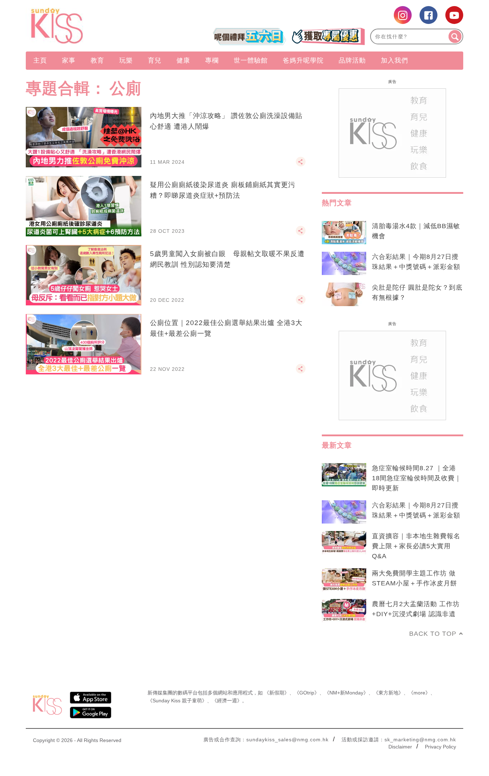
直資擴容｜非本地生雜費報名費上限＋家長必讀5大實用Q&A (416, 546)
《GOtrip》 (306, 693)
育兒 (154, 60)
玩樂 (126, 60)
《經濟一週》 (227, 700)
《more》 (419, 693)
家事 (69, 60)
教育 (97, 60)
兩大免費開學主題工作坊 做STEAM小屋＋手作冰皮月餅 (414, 578)
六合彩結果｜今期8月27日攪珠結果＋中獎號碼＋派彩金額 (416, 261)
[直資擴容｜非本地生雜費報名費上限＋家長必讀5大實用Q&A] (344, 543)
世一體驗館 (251, 60)
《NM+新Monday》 (346, 693)
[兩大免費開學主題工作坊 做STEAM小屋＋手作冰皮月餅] (344, 580)
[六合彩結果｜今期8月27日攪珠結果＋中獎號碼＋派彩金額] (344, 263)
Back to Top (432, 633)
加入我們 (394, 60)
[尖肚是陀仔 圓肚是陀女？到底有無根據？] (344, 294)
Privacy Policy (440, 747)
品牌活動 (352, 60)
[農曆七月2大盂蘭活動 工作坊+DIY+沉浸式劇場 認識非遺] (344, 611)
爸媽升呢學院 (303, 60)
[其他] (300, 164)
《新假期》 (276, 693)
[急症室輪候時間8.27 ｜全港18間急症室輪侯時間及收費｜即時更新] (344, 475)
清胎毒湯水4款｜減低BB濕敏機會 (416, 231)
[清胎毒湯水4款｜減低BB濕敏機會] (344, 233)
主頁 (40, 60)
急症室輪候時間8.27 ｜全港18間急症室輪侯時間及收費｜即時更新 (416, 478)
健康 (183, 60)
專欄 (212, 60)
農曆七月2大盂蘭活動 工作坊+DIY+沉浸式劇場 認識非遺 (416, 609)
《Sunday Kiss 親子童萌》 (177, 700)
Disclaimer (400, 747)
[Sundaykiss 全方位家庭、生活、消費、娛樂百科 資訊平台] (91, 26)
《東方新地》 (388, 693)
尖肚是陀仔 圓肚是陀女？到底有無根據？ (417, 292)
